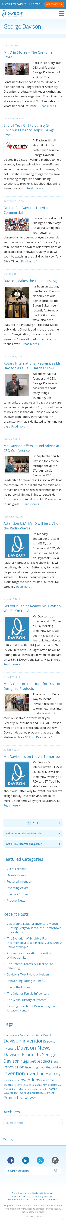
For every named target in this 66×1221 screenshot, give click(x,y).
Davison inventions (25, 1040)
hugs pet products (36, 1061)
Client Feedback (17, 869)
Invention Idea (11, 1080)
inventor (47, 1080)
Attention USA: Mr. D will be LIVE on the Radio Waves (32, 526)
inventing (31, 1067)
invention (14, 1073)
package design (24, 1089)
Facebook (10, 1160)
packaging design (40, 1089)
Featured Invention (19, 881)
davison (43, 1034)
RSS (10, 1140)
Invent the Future (18, 987)
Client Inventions (20, 1193)
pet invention (22, 1092)
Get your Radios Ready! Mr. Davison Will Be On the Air (32, 608)
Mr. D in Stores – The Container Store (29, 54)
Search (37, 4)
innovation (14, 1067)
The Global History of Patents (26, 1000)
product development (42, 1092)
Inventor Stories (17, 894)
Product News (16, 900)
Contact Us (52, 1199)
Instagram (55, 1160)
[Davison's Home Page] (12, 13)
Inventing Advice (18, 888)
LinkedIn (25, 1160)
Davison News (16, 875)
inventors (10, 1085)
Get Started (53, 4)
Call (15, 4)
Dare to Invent (27, 1035)
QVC (33, 1098)
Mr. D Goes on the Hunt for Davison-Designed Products (33, 686)
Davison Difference (42, 1193)
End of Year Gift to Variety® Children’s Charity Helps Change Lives (29, 130)
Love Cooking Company (29, 1084)
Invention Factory (43, 1073)
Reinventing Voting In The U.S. (27, 981)
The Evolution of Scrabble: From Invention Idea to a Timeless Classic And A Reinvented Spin (34, 943)
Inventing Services (42, 1196)
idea (55, 1061)
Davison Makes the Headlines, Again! (33, 280)
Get (24, 844)
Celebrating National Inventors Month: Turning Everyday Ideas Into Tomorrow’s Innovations (34, 928)
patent (53, 1088)
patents (9, 1092)
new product (50, 1084)
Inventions (30, 1080)
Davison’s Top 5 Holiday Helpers (28, 974)
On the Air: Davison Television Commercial (28, 210)
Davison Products (22, 1054)
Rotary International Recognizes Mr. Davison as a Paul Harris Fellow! (32, 365)
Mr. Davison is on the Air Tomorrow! (32, 756)
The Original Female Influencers (28, 993)
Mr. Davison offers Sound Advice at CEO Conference (31, 448)
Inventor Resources (18, 1199)
